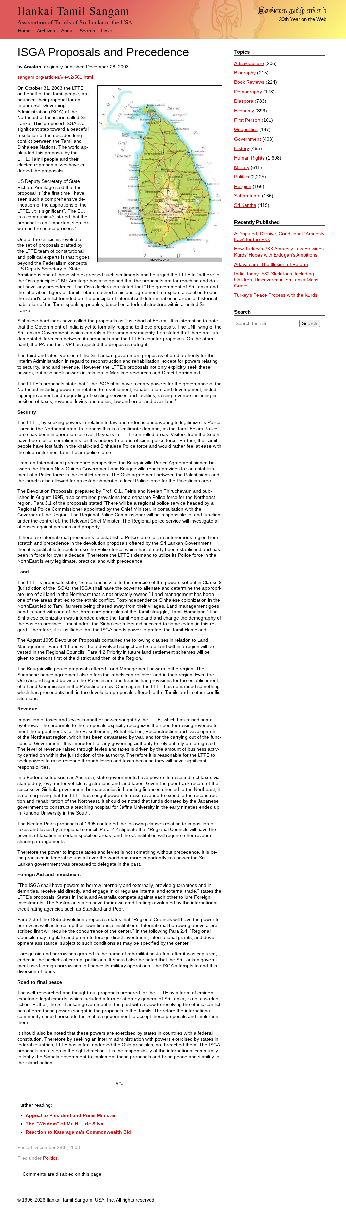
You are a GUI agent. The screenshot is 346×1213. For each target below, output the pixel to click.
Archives (46, 30)
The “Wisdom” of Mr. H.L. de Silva (64, 1123)
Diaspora (243, 101)
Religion (242, 186)
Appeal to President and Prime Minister (71, 1115)
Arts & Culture (249, 63)
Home (24, 30)
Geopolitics (246, 129)
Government (247, 139)
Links (106, 30)
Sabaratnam (247, 195)
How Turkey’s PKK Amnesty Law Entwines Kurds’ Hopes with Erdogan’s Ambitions (279, 252)
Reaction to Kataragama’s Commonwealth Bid (78, 1132)
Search (87, 30)
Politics (50, 1158)
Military (241, 167)
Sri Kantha (245, 205)
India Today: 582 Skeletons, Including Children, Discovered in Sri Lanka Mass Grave (276, 279)
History (241, 148)
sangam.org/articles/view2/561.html (55, 77)
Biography (245, 72)
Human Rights (249, 158)
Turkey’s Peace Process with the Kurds (275, 295)
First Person (247, 120)
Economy (244, 110)
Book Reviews (249, 82)
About (67, 30)
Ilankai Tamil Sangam (73, 10)
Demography (248, 91)
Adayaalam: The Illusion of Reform (271, 264)
